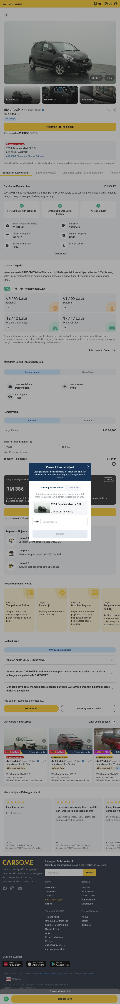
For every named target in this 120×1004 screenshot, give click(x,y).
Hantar (60, 533)
